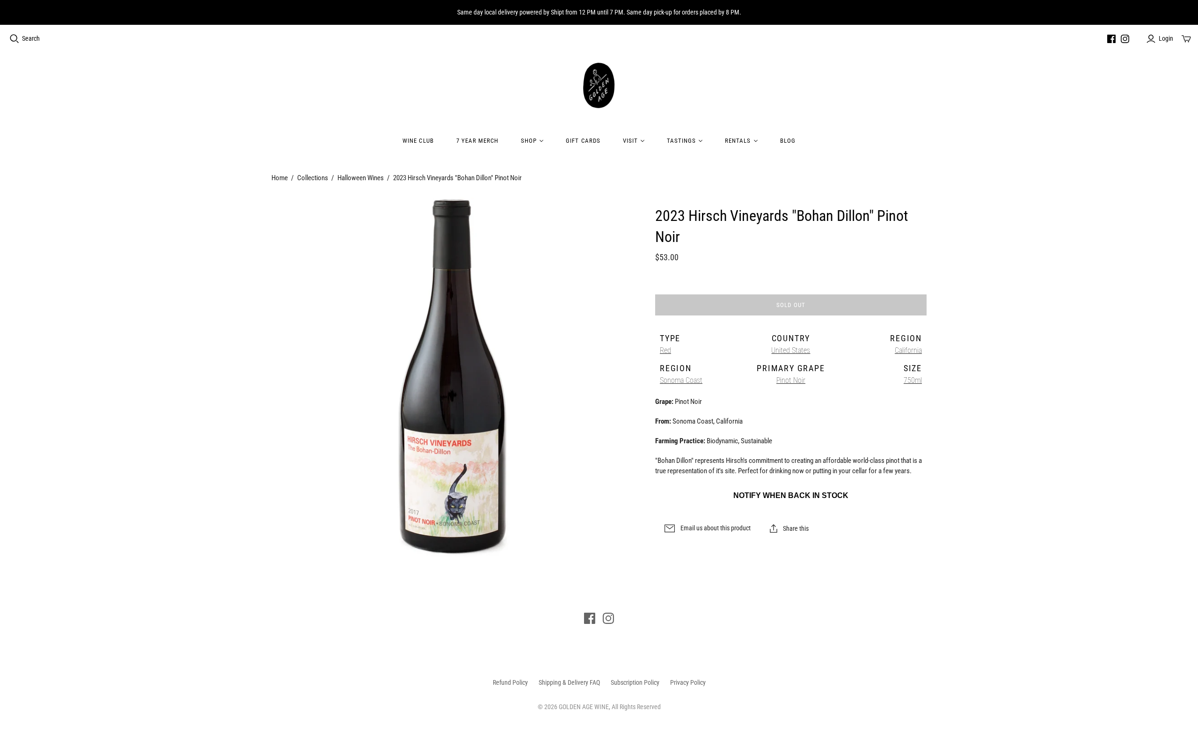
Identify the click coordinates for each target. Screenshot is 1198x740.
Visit (630, 140)
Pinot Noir (790, 380)
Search (31, 38)
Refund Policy (510, 682)
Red (665, 350)
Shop (529, 140)
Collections (312, 178)
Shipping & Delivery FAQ (569, 682)
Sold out (790, 304)
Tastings (681, 140)
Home (279, 178)
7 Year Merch (477, 140)
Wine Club (417, 140)
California (908, 350)
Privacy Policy (688, 682)
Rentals (738, 140)
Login (1166, 38)
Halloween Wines (360, 178)
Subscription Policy (635, 682)
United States (790, 350)
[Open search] (14, 39)
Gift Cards (583, 140)
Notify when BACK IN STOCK (790, 495)
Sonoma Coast (681, 380)
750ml (913, 380)
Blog (788, 140)
